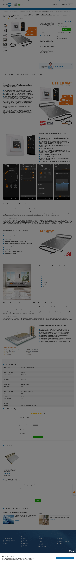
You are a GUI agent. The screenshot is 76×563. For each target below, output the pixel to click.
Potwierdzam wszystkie (65, 557)
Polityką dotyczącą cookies (29, 558)
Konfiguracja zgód (47, 557)
